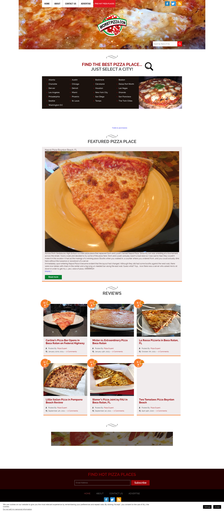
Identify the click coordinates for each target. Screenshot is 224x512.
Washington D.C (56, 105)
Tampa (98, 101)
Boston (122, 80)
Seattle (52, 101)
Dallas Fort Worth (126, 84)
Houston (99, 88)
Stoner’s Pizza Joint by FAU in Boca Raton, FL (110, 401)
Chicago (75, 84)
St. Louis (75, 101)
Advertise (86, 3)
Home (47, 3)
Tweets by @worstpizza (119, 128)
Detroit (75, 88)
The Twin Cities (125, 101)
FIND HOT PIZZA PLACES (104, 4)
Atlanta (52, 80)
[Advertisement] (112, 120)
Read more (53, 277)
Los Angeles (54, 92)
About (57, 3)
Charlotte (53, 84)
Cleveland (100, 84)
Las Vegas (123, 88)
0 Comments (71, 352)
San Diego (99, 97)
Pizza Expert (62, 348)
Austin (75, 80)
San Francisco (125, 97)
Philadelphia (54, 97)
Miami (74, 92)
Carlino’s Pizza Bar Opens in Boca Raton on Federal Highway (65, 342)
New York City (101, 92)
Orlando (122, 92)
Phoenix (75, 97)
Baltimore (99, 80)
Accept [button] (217, 507)
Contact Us (70, 3)
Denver (52, 88)
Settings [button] (207, 507)
